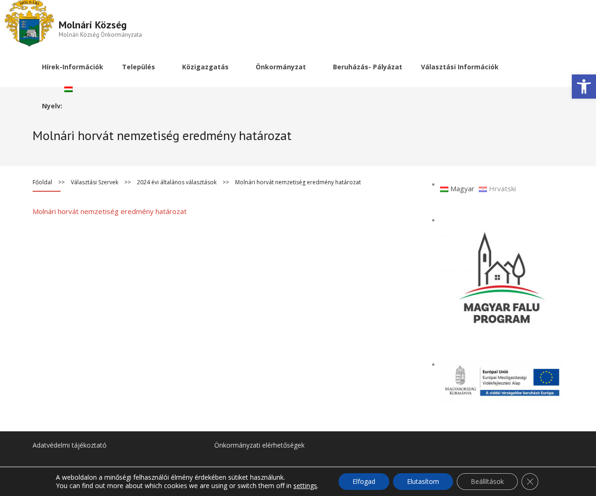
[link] (584, 86)
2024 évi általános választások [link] (177, 182)
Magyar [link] (461, 188)
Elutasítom (423, 481)
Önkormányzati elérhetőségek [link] (259, 445)
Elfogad (363, 481)
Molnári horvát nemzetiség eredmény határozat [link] (110, 211)
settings (305, 486)
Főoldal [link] (42, 182)
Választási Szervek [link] (94, 182)
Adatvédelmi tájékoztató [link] (70, 445)
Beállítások (487, 481)
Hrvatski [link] (501, 188)
